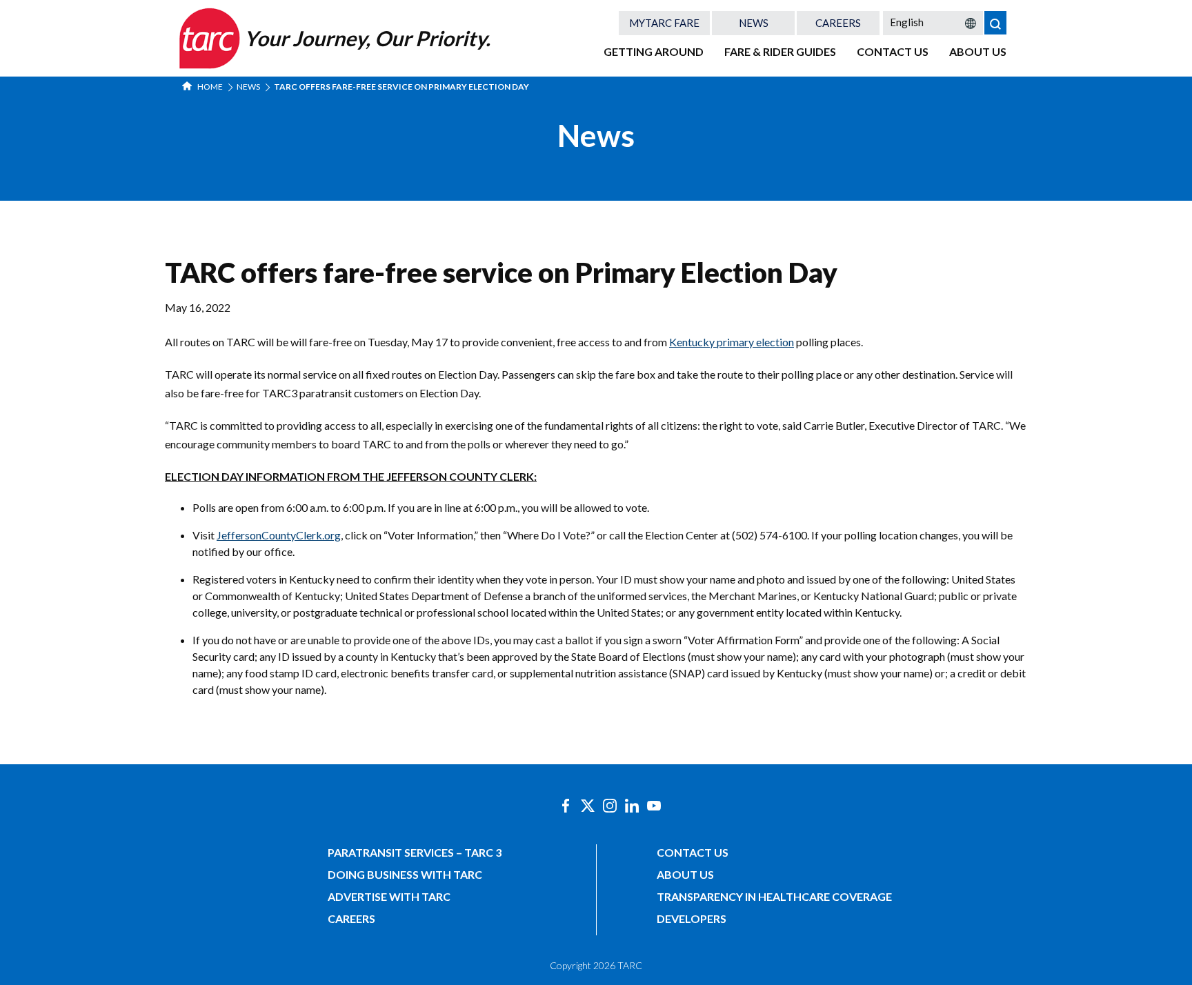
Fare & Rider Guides (780, 51)
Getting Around (654, 51)
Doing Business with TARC (405, 874)
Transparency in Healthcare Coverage (774, 896)
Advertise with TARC (389, 896)
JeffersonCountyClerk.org (279, 534)
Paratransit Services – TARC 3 (414, 852)
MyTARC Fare (664, 23)
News (753, 23)
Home (209, 86)
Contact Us (892, 51)
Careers (838, 23)
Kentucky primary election (731, 341)
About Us (977, 51)
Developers (691, 918)
